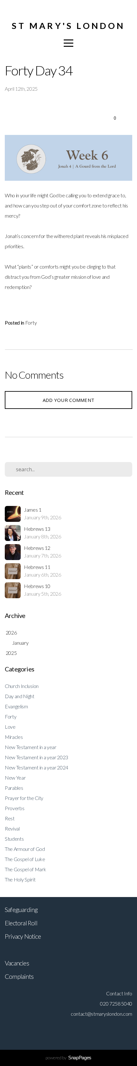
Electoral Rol (20, 923)
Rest (10, 818)
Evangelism (16, 706)
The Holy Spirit (20, 879)
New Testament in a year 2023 (36, 757)
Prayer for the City (24, 798)
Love (10, 727)
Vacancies (17, 963)
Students (14, 839)
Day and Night (19, 696)
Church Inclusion (22, 686)
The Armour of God (25, 849)
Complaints (19, 976)
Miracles (14, 737)
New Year (15, 778)
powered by (68, 1057)
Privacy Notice (23, 936)
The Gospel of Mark (25, 869)
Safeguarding (21, 909)
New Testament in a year (30, 747)
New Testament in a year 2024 (36, 767)
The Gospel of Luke (25, 859)
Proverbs (14, 808)
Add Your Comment (69, 400)
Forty (31, 322)
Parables (14, 788)
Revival (12, 828)
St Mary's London (68, 25)
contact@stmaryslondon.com (101, 1014)
